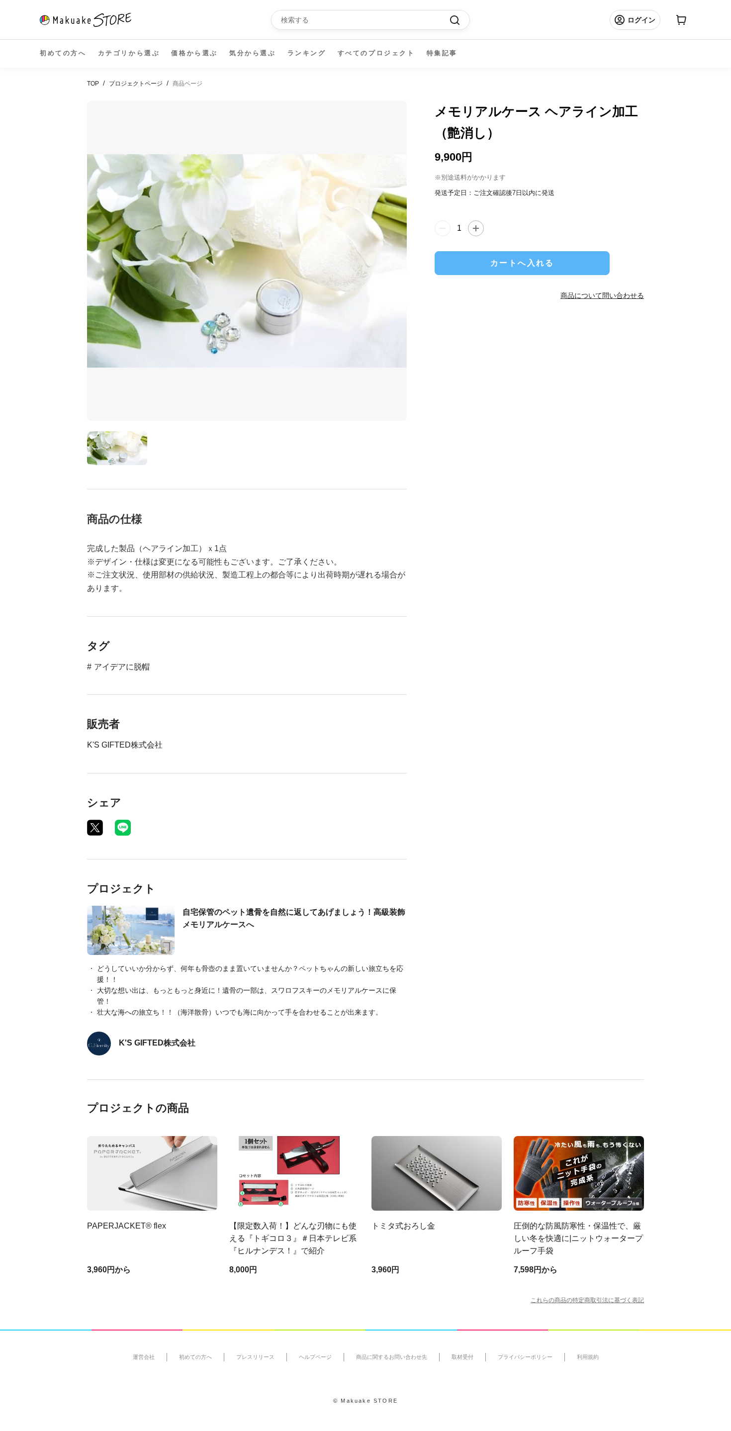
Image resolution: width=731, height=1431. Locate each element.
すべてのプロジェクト (376, 53)
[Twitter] (95, 828)
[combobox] (365, 19)
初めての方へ (63, 53)
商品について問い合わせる (602, 295)
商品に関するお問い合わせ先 (391, 1357)
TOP (93, 83)
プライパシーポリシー (525, 1357)
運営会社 (144, 1357)
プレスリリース (255, 1357)
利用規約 (588, 1357)
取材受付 (462, 1357)
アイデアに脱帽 (122, 667)
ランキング (306, 53)
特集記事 (442, 53)
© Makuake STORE (365, 1401)
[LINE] (123, 828)
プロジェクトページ (136, 83)
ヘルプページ (315, 1357)
